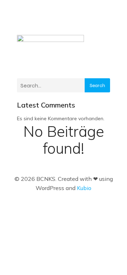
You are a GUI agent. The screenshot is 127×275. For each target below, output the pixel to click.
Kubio (84, 187)
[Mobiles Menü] (104, 27)
